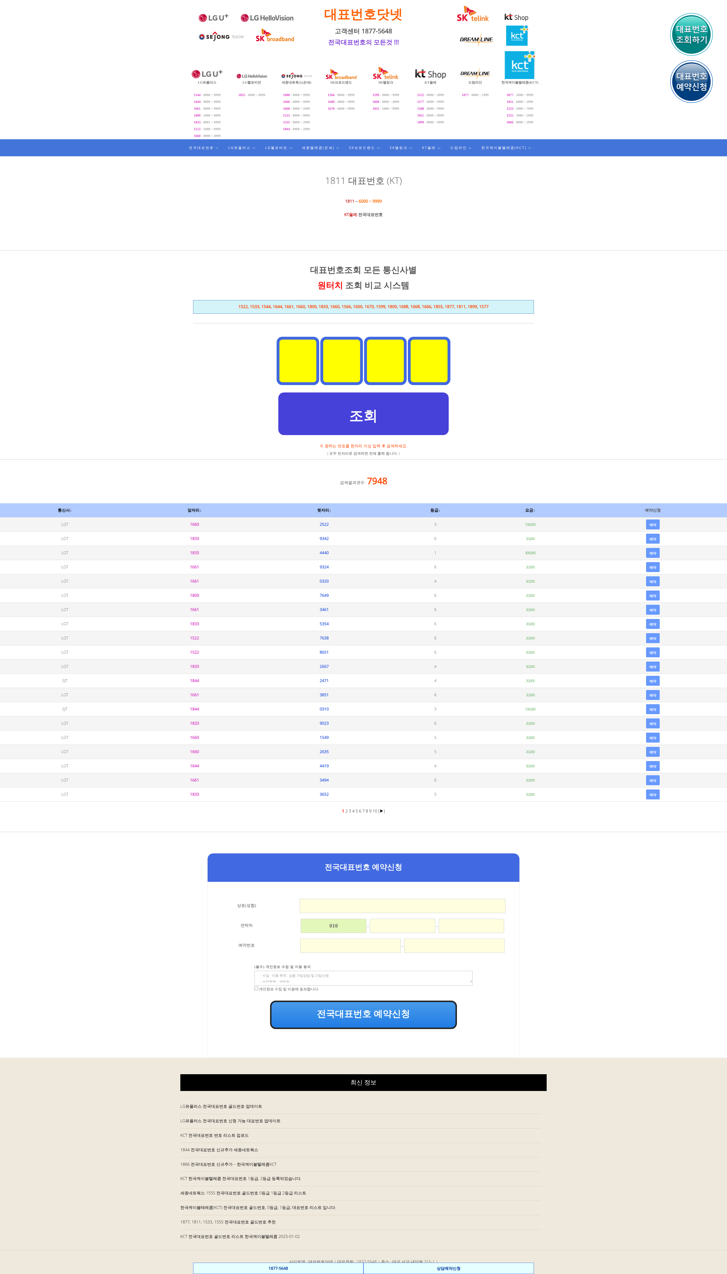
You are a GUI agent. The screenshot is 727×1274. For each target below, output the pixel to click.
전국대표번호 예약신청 (363, 1014)
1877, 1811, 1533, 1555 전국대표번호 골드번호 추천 (228, 1222)
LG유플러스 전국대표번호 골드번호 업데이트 (221, 1106)
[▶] (381, 811)
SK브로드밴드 (362, 147)
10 (375, 811)
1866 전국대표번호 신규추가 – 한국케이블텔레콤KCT (228, 1164)
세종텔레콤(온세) (318, 147)
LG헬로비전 (276, 147)
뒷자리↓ (324, 510)
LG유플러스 (239, 147)
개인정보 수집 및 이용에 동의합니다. (289, 989)
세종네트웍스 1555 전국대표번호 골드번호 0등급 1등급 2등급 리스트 (243, 1193)
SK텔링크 (399, 147)
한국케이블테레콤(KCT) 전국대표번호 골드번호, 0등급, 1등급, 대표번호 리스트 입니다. (258, 1207)
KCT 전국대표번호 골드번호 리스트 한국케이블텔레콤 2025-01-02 (240, 1236)
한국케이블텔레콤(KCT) (504, 147)
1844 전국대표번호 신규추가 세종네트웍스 (219, 1150)
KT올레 (429, 147)
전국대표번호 (201, 147)
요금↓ (530, 510)
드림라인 (458, 147)
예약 (652, 524)
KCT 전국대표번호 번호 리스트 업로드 (214, 1135)
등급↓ (435, 510)
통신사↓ (65, 510)
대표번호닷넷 (363, 14)
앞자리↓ (194, 510)
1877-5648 (278, 1268)
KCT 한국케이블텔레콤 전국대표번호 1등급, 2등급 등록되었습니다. (240, 1178)
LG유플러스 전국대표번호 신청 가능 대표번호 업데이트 (230, 1121)
